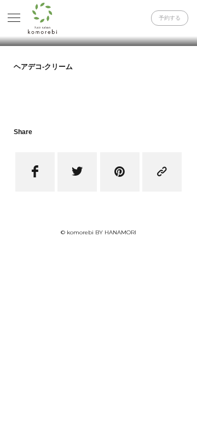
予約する (170, 18)
